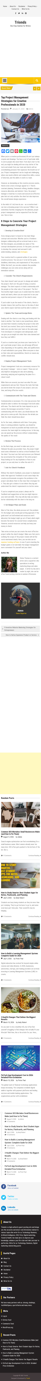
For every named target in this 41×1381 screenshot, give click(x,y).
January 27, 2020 (18, 109)
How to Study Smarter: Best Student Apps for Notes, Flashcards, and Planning (19, 893)
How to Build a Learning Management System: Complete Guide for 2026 (19, 954)
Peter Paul (19, 959)
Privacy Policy (32, 6)
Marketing (5, 145)
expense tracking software (10, 542)
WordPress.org (8, 1327)
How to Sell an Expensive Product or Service (21, 635)
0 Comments (7, 855)
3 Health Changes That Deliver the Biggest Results (18, 1018)
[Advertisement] (20, 55)
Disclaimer (21, 6)
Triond (28, 1378)
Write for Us (25, 9)
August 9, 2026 (8, 837)
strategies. (24, 252)
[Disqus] (20, 668)
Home (5, 6)
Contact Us (15, 9)
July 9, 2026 (7, 898)
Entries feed (7, 1320)
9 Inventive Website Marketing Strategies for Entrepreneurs (20, 628)
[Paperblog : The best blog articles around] (6, 1290)
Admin (31, 109)
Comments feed (8, 1324)
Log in (5, 1316)
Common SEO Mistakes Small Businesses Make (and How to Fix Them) (20, 833)
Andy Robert (20, 898)
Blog (5, 1262)
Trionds (20, 22)
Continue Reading (33, 855)
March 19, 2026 (8, 1022)
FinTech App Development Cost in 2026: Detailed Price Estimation (17, 1076)
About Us (13, 6)
